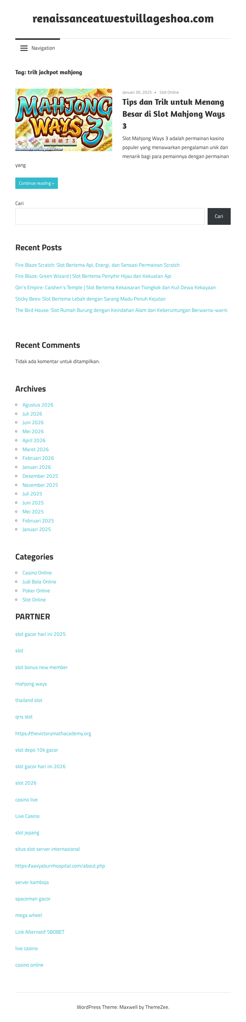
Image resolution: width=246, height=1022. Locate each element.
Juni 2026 (33, 422)
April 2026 (34, 440)
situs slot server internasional (47, 849)
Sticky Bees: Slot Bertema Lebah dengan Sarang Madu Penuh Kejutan (90, 299)
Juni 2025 (33, 503)
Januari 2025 (36, 529)
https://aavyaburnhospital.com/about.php (60, 866)
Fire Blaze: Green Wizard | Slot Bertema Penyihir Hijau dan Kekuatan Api (93, 276)
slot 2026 (26, 783)
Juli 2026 (32, 414)
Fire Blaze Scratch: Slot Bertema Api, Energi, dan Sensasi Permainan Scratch (97, 265)
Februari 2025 (38, 520)
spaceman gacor (33, 899)
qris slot (24, 717)
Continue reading (35, 183)
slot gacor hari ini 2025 (40, 634)
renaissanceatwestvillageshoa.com (123, 17)
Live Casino (27, 816)
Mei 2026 (33, 431)
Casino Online (37, 573)
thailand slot (28, 700)
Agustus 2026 (37, 405)
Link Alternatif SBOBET (39, 932)
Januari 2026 (36, 467)
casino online (29, 965)
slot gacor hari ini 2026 (40, 766)
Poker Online (36, 591)
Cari (19, 203)
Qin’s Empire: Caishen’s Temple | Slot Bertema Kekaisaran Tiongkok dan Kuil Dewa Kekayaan (115, 287)
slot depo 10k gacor (36, 750)
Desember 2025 (40, 476)
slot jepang (27, 832)
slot (19, 650)
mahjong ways (31, 684)
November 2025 (40, 485)
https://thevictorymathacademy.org (53, 733)
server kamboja (32, 882)
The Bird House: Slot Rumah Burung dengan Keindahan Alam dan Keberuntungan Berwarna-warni (121, 310)
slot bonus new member (41, 667)
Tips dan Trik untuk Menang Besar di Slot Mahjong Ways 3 (173, 113)
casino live (26, 799)
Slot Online (169, 92)
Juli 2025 (32, 494)
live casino (26, 948)
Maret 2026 (35, 449)
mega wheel (28, 915)
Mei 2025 (33, 511)
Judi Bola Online (39, 582)
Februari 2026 (38, 458)
